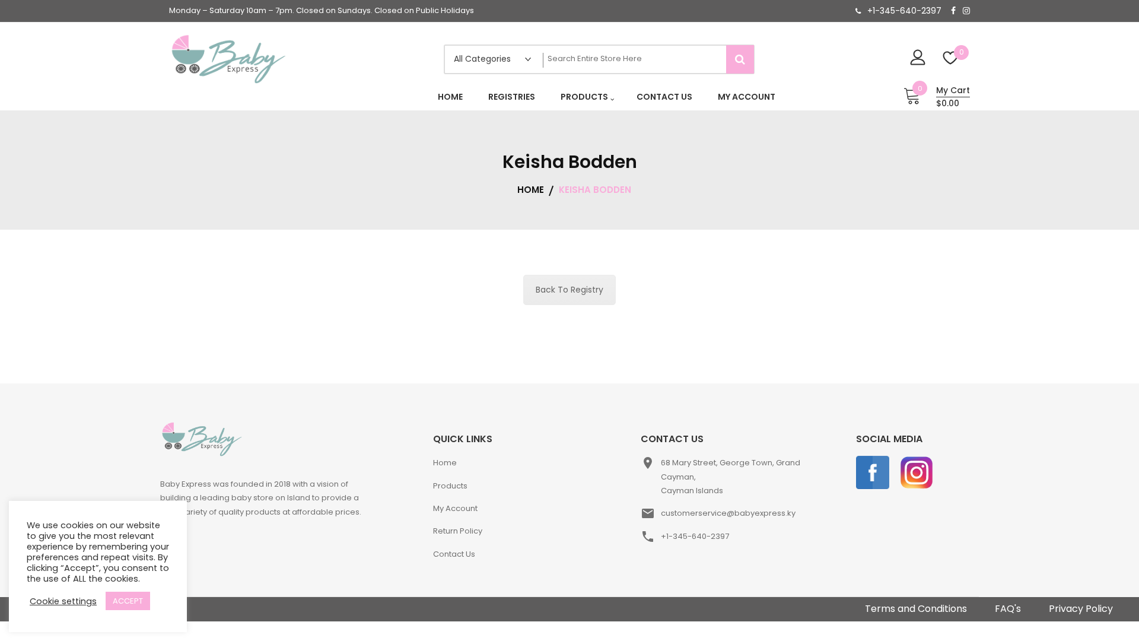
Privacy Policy (1081, 608)
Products (450, 485)
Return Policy (457, 531)
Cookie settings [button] (63, 601)
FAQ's (1008, 608)
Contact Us (454, 554)
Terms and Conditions (916, 608)
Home (445, 462)
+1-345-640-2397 (904, 11)
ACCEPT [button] (128, 601)
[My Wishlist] (950, 59)
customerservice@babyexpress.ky (728, 513)
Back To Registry (569, 290)
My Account (455, 508)
